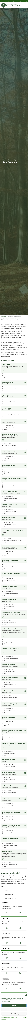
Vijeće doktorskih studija (7, 318)
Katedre (19, 319)
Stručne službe (18, 316)
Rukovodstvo (18, 318)
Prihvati (14, 1005)
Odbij (14, 1009)
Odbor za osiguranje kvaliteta (8, 319)
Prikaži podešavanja (14, 1014)
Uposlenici (10, 316)
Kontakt (25, 1017)
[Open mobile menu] (26, 5)
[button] (26, 995)
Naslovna (3, 159)
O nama (10, 159)
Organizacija (17, 159)
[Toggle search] (26, 1)
